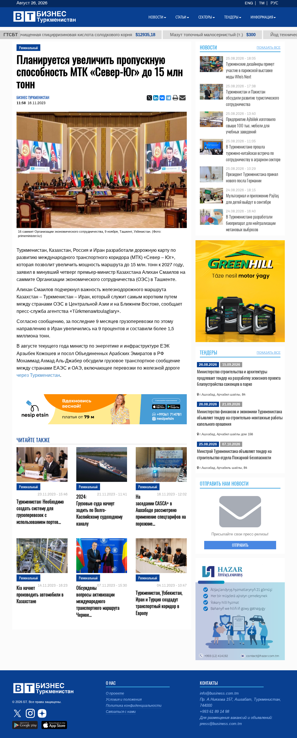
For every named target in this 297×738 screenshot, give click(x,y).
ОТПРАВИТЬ (240, 545)
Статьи (180, 17)
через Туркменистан (38, 375)
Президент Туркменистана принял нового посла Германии (252, 177)
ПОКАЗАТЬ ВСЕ (268, 47)
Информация (262, 17)
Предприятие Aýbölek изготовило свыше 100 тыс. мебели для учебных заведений (251, 125)
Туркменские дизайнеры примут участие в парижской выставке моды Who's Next (250, 70)
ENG (249, 3)
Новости (208, 47)
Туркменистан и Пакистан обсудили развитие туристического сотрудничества (252, 98)
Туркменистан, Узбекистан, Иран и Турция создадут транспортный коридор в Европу (159, 602)
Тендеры (208, 352)
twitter (18, 713)
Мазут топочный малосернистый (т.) (195, 34)
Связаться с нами (121, 712)
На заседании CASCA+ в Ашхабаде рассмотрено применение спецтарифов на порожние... (161, 510)
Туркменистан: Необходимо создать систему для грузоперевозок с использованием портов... (40, 511)
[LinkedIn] (155, 97)
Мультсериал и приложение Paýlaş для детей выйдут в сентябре (252, 198)
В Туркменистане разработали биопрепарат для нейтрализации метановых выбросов (251, 223)
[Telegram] (168, 97)
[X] (149, 97)
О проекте (115, 693)
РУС (274, 3)
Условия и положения (124, 699)
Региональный (28, 47)
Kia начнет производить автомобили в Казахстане (40, 595)
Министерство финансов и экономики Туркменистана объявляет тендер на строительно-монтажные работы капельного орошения (239, 417)
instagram (29, 713)
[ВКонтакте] (162, 97)
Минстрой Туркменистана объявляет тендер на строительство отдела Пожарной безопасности (234, 454)
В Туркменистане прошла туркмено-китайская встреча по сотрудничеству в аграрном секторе (253, 153)
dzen (41, 713)
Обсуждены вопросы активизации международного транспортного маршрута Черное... (97, 601)
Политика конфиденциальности (134, 706)
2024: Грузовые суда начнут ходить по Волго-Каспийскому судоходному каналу (99, 510)
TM (262, 3)
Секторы (205, 17)
